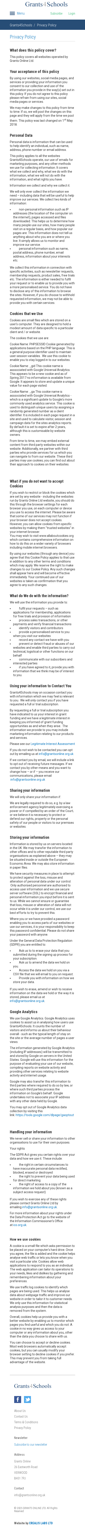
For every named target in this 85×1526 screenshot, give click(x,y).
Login (71, 13)
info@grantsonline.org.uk (56, 754)
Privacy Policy (46, 25)
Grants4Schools (21, 25)
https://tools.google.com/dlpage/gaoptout (45, 1115)
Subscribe (56, 13)
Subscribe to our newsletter (30, 1444)
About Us (20, 1411)
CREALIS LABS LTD (41, 1523)
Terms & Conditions (26, 1422)
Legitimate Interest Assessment (53, 744)
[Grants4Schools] (46, 4)
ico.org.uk (19, 1225)
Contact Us (21, 1416)
